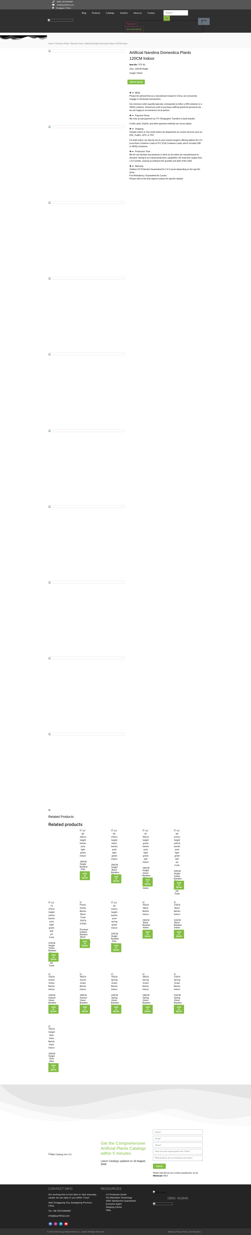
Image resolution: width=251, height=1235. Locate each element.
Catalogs (110, 13)
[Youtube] (66, 1224)
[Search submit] (166, 18)
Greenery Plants (62, 43)
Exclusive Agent (114, 1204)
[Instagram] (56, 1224)
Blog (84, 13)
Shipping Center (114, 1207)
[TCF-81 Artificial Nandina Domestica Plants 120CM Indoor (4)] (86, 279)
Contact (151, 13)
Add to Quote (136, 82)
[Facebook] (50, 1224)
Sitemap (171, 1232)
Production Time (142, 151)
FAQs (108, 1210)
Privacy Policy (182, 1232)
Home (51, 43)
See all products (133, 29)
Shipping (139, 129)
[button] (166, 92)
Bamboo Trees (77, 43)
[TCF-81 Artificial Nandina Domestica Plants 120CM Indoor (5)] (86, 354)
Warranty (139, 166)
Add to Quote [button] (85, 875)
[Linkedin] (61, 1224)
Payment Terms (142, 115)
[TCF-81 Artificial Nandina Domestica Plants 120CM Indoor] (86, 51)
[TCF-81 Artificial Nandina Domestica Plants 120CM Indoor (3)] (86, 203)
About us (137, 13)
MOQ (137, 93)
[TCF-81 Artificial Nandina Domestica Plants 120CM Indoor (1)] (86, 127)
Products (96, 13)
